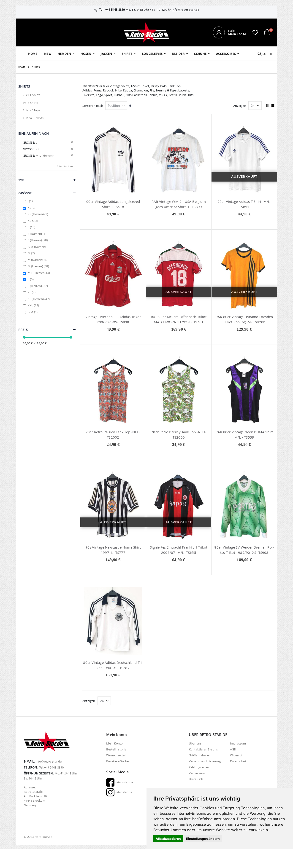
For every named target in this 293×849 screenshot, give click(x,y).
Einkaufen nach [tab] (33, 133)
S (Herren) (38, 240)
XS (32, 208)
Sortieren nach (92, 106)
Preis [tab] (23, 329)
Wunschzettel (115, 755)
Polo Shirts (30, 103)
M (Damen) (38, 260)
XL (32, 292)
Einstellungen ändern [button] (203, 839)
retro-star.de (123, 782)
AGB (233, 749)
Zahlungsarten (199, 767)
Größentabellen (200, 755)
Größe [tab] (25, 193)
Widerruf (236, 755)
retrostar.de (123, 792)
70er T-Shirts (31, 95)
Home (21, 67)
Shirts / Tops (31, 110)
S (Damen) (38, 234)
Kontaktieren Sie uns (203, 749)
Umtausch (196, 779)
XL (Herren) (39, 299)
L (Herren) (38, 286)
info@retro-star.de (185, 10)
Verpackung (197, 773)
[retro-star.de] (146, 32)
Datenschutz (239, 761)
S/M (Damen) (40, 247)
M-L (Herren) (39, 273)
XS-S (33, 221)
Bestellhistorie (116, 749)
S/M (33, 312)
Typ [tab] (21, 180)
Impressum (238, 743)
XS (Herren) (38, 214)
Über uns (195, 743)
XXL (34, 305)
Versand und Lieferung (205, 761)
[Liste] (273, 106)
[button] (255, 32)
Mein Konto (114, 743)
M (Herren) (39, 266)
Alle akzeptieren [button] (168, 839)
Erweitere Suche (117, 761)
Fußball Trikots (33, 118)
